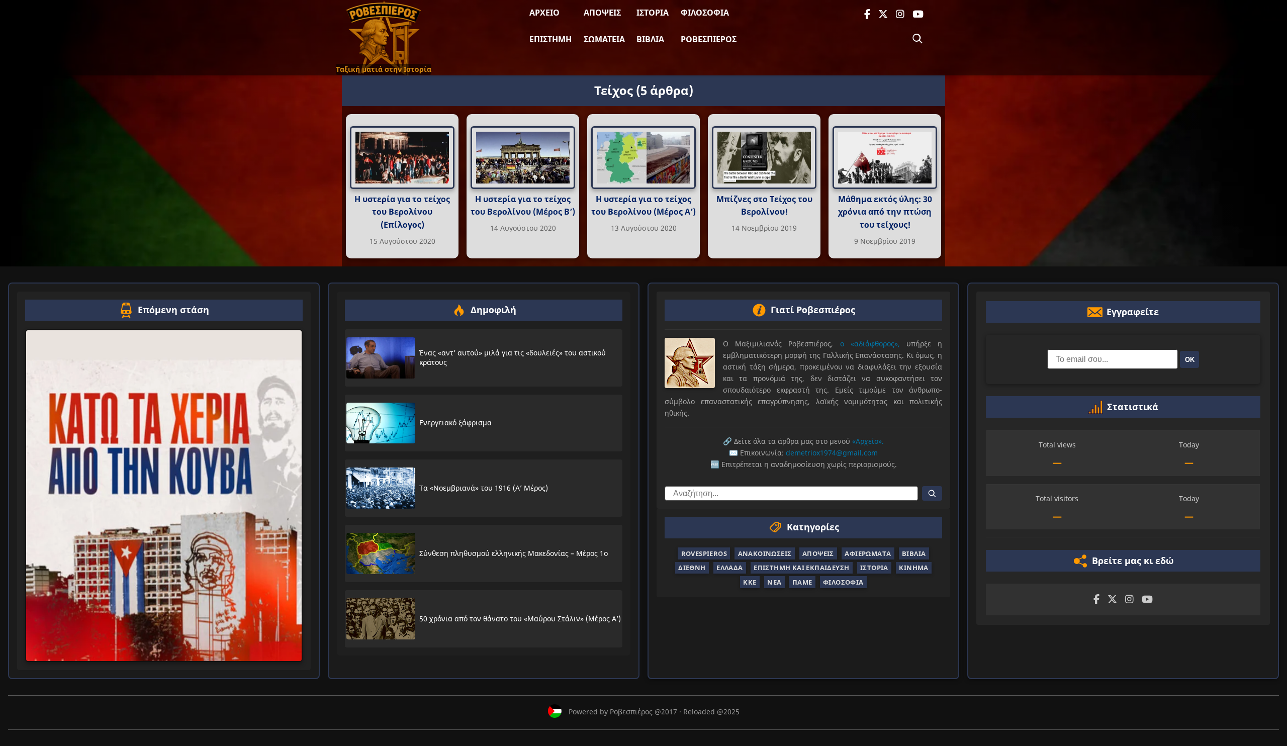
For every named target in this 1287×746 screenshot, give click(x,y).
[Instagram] (900, 14)
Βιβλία (650, 39)
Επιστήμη (550, 39)
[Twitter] (883, 14)
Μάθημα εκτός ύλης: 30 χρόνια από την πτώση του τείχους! (885, 212)
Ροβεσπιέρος (709, 39)
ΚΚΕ (749, 582)
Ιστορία (652, 12)
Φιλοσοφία (705, 12)
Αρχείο (544, 12)
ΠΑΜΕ (802, 582)
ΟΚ (1189, 359)
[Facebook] (867, 14)
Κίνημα (913, 567)
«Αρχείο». (868, 441)
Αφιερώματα (868, 553)
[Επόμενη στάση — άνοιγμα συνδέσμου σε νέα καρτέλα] (164, 495)
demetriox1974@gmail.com (832, 452)
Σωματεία (604, 39)
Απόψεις (602, 12)
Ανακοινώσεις (765, 553)
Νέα (774, 582)
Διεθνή (691, 567)
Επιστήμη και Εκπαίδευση (801, 567)
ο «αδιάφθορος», (870, 343)
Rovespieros (704, 553)
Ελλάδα (729, 567)
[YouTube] (918, 14)
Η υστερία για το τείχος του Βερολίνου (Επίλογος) (402, 212)
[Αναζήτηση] (917, 38)
